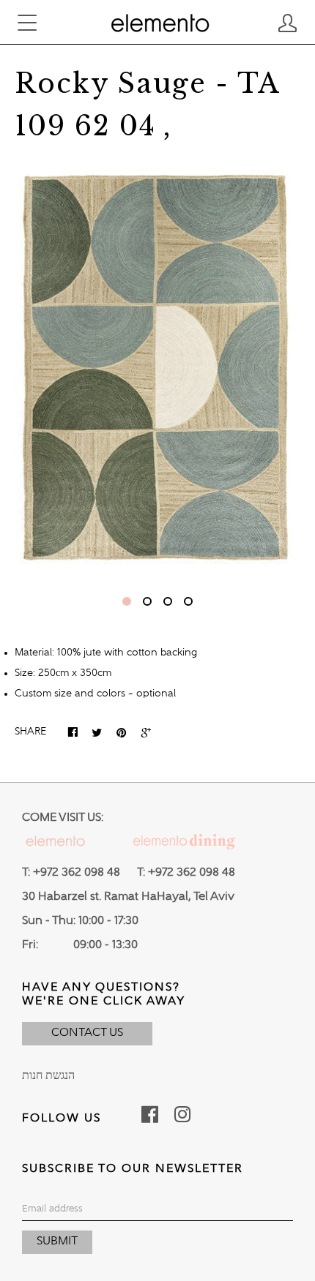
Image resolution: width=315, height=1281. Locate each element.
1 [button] (126, 601)
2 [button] (147, 601)
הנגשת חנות (48, 1076)
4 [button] (188, 601)
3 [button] (167, 601)
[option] (157, 368)
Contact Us (87, 1033)
